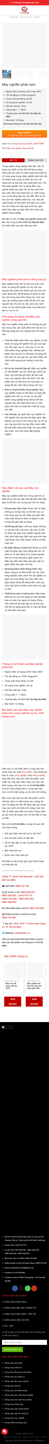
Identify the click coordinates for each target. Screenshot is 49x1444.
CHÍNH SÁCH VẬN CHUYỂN (16, 1320)
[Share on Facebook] (9, 154)
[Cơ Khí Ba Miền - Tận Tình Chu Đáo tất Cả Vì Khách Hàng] (24, 10)
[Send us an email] (21, 1288)
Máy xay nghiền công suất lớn (20, 148)
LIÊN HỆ (44, 1437)
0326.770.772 (25, 895)
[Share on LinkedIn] (28, 154)
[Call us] (28, 1288)
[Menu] (4, 10)
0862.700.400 (31, 1258)
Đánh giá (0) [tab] (35, 160)
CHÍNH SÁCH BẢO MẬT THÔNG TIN (20, 1308)
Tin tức (26, 1437)
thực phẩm (27, 772)
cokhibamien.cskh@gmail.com (22, 1268)
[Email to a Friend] (18, 154)
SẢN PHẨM (39, 143)
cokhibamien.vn (22, 933)
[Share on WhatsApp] (4, 154)
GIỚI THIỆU (35, 1437)
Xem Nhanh (13, 1001)
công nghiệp (20, 775)
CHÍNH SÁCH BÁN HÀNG (15, 1302)
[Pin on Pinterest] (23, 154)
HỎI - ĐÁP (8, 1326)
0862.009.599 (26, 898)
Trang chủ (13, 17)
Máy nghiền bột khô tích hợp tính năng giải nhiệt (34, 985)
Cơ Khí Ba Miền (19, 1273)
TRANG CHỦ (6, 1437)
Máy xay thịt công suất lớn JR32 (11, 985)
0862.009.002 (9, 895)
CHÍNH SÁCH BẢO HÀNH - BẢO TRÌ (20, 1314)
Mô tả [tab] (13, 160)
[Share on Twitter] (14, 154)
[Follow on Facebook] (15, 1288)
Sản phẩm (17, 1437)
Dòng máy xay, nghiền (30, 17)
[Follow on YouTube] (34, 1288)
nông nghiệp (39, 775)
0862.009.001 (28, 892)
